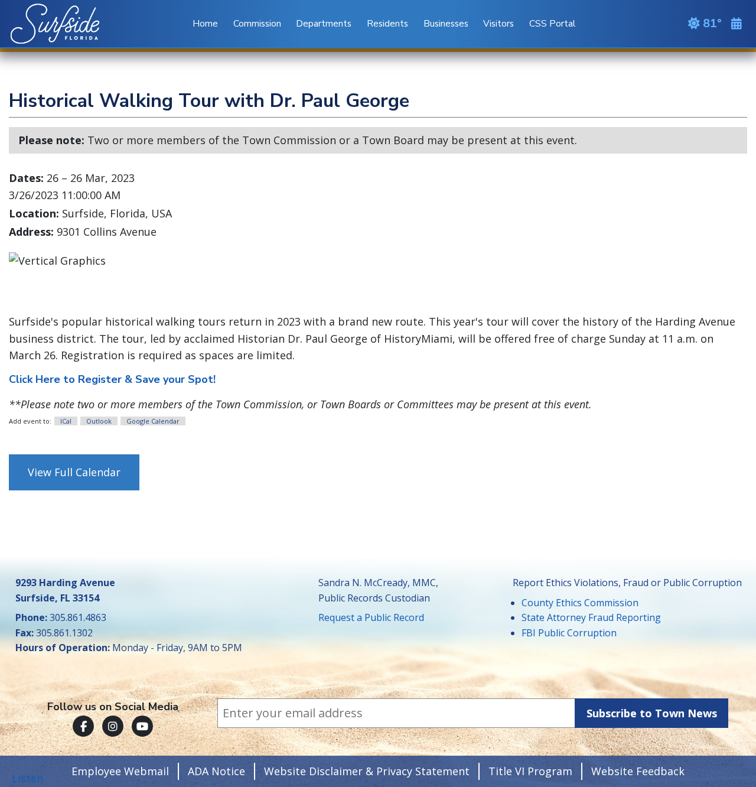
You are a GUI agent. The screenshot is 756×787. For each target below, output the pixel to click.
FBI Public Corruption (569, 632)
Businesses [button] (445, 23)
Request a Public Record (371, 617)
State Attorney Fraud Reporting (591, 617)
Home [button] (205, 23)
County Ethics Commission (580, 602)
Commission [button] (257, 23)
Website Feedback (638, 771)
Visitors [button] (498, 23)
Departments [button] (323, 23)
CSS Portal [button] (552, 23)
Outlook (99, 421)
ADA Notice (216, 771)
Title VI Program (530, 771)
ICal (65, 421)
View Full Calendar (74, 472)
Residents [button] (387, 23)
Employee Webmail (120, 771)
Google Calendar (153, 421)
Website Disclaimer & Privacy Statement (367, 771)
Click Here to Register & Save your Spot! (112, 379)
